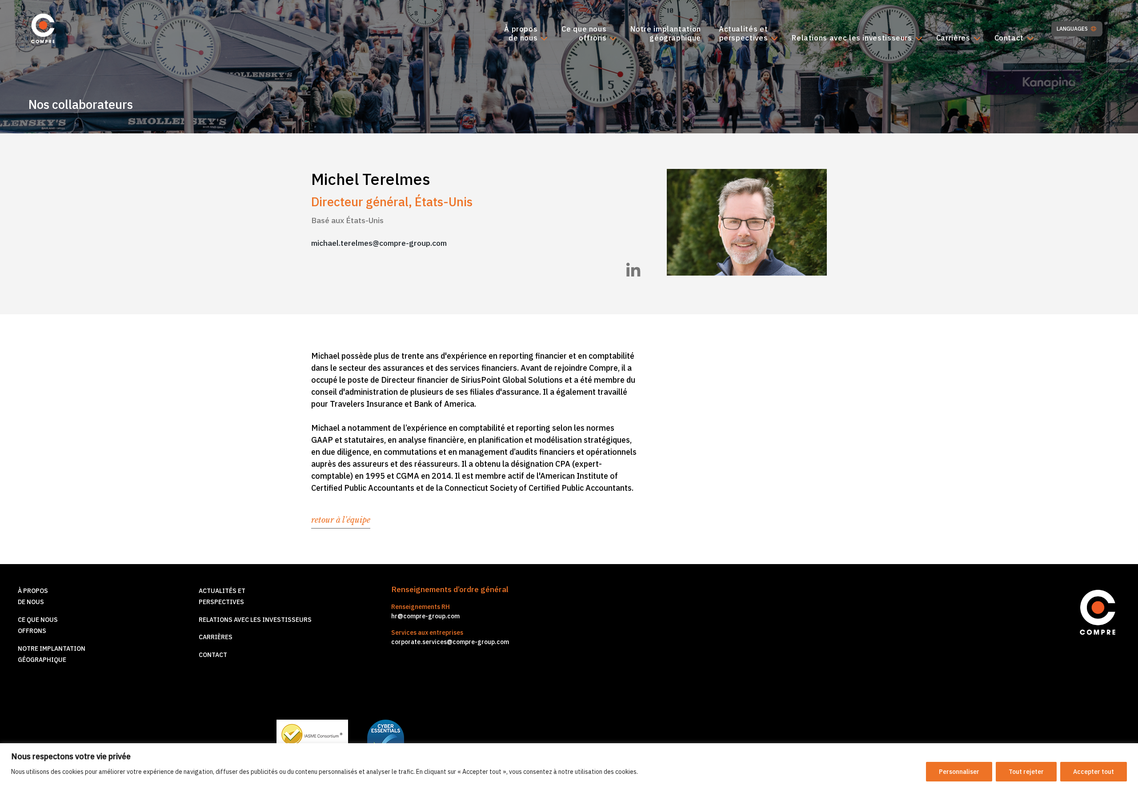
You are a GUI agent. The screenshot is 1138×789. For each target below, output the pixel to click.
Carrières (953, 38)
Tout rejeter (1026, 772)
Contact (1009, 38)
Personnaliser (959, 772)
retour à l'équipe (340, 520)
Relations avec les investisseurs (852, 38)
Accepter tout (1093, 772)
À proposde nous (520, 34)
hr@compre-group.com (425, 616)
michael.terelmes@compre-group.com (379, 243)
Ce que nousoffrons (583, 34)
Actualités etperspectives (743, 34)
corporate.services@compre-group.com (450, 642)
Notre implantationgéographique (665, 34)
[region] (569, 766)
